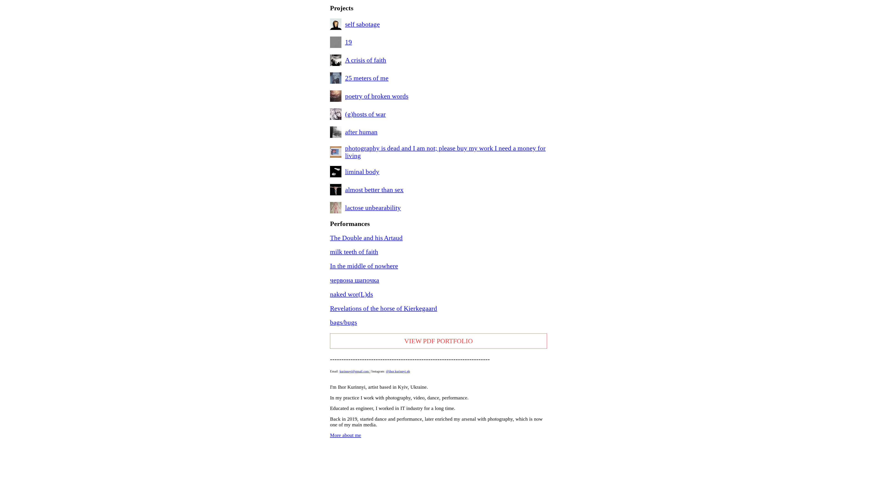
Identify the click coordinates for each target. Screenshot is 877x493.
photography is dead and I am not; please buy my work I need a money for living (445, 151)
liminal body (362, 171)
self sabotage (362, 24)
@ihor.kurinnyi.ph (398, 371)
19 (348, 42)
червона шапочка (354, 280)
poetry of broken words (376, 96)
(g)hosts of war (365, 114)
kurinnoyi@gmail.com (354, 371)
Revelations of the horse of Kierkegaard (383, 308)
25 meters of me (366, 78)
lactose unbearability (373, 207)
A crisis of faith (365, 60)
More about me (345, 435)
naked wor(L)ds (351, 294)
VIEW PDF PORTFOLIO (438, 341)
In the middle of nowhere (364, 266)
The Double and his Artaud (366, 237)
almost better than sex (374, 189)
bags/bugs (343, 322)
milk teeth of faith (354, 251)
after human (361, 132)
